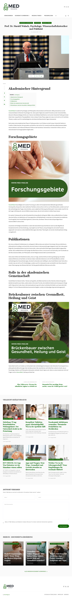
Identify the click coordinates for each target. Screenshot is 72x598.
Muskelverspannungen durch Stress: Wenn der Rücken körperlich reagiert (13, 557)
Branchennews (8, 15)
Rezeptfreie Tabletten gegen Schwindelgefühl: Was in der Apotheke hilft (35, 424)
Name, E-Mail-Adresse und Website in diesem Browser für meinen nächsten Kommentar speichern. (29, 522)
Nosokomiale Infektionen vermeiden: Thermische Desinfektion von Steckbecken (58, 425)
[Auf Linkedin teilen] (4, 104)
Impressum (60, 594)
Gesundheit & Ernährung (22, 15)
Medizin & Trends (36, 15)
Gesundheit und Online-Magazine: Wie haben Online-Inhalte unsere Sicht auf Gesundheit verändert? (36, 556)
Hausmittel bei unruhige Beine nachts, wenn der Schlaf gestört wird (54, 385)
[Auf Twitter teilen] (4, 96)
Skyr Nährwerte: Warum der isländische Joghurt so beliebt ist (26, 385)
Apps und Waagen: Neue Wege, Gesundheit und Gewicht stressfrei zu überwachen (35, 466)
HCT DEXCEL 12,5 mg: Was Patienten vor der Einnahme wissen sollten (12, 465)
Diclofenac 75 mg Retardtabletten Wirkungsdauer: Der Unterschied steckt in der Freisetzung (12, 426)
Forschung (37, 22)
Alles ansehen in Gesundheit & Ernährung (35, 571)
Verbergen (17, 94)
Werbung (66, 594)
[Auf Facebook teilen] (4, 93)
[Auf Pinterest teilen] (4, 100)
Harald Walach (12, 111)
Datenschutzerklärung (50, 594)
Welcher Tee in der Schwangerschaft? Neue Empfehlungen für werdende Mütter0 (57, 466)
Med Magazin (7, 594)
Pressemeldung (48, 15)
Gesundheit (20, 372)
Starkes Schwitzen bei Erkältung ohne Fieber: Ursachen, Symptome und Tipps (58, 557)
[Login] (65, 16)
